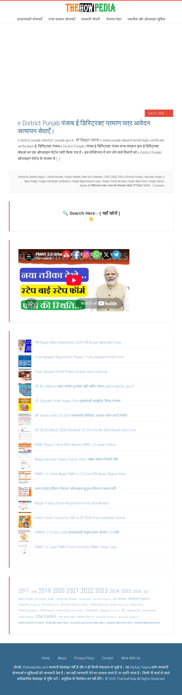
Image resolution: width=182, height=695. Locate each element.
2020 (114, 176)
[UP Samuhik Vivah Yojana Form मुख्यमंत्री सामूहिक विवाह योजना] (24, 405)
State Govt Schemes (92, 176)
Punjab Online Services (114, 181)
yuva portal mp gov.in (128, 617)
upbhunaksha (133, 610)
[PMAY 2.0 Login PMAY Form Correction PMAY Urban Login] (24, 551)
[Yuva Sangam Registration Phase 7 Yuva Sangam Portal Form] (24, 361)
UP (123, 610)
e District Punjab (133, 176)
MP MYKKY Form (50, 604)
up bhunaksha (149, 610)
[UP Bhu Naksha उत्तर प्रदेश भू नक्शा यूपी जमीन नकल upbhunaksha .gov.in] (24, 390)
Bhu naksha (40, 599)
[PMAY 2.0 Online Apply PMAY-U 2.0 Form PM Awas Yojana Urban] (24, 478)
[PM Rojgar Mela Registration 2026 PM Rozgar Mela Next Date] (24, 347)
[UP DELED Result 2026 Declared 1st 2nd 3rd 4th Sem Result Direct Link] (24, 434)
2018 (33, 591)
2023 (120, 176)
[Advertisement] (91, 56)
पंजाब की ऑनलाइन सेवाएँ (120, 185)
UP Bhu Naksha (26, 617)
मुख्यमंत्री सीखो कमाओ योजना (147, 622)
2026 (137, 591)
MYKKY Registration (28, 610)
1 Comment (158, 185)
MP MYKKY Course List (29, 604)
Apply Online (25, 598)
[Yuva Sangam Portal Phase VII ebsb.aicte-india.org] (24, 376)
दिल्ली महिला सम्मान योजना (57, 622)
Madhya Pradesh (138, 599)
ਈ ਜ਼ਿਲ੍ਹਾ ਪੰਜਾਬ (141, 185)
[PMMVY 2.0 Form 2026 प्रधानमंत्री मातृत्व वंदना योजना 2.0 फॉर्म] (24, 537)
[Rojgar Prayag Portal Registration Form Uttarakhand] (24, 507)
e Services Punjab (153, 176)
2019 (107, 176)
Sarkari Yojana (140, 667)
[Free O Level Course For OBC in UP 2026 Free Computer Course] (24, 522)
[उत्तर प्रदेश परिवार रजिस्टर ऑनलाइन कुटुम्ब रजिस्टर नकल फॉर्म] (24, 493)
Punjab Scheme (72, 176)
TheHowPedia (126, 679)
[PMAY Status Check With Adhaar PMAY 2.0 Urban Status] (24, 449)
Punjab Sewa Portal (137, 181)
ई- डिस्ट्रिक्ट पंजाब (97, 185)
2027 (145, 591)
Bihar (51, 598)
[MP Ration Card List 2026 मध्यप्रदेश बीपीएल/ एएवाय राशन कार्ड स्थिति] (24, 420)
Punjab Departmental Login (86, 181)
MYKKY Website (47, 610)
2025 (126, 591)
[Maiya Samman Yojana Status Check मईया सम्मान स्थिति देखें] (24, 464)
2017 (23, 591)
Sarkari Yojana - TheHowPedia (91, 7)
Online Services (55, 176)
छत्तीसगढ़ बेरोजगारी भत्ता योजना (31, 622)
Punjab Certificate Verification (54, 181)
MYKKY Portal (136, 604)
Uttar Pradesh (46, 616)
